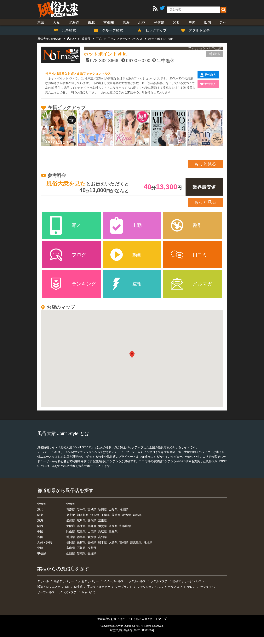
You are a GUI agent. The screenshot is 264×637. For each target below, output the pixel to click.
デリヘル (43, 581)
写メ (76, 225)
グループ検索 (110, 30)
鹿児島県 (136, 542)
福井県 (92, 547)
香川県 (70, 537)
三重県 (102, 520)
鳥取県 (102, 531)
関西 (176, 22)
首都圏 (108, 22)
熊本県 (102, 542)
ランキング (84, 283)
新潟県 (81, 553)
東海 (126, 22)
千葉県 (105, 515)
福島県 (123, 509)
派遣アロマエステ (48, 586)
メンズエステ (68, 592)
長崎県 (92, 542)
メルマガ (202, 283)
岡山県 (70, 531)
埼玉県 (94, 515)
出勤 (137, 225)
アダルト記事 (199, 30)
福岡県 (70, 542)
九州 (223, 22)
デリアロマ (175, 586)
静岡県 (92, 520)
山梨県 (70, 553)
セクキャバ (207, 586)
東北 (91, 22)
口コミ (200, 254)
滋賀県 (102, 526)
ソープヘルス (46, 592)
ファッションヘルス (150, 586)
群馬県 (137, 515)
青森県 (70, 509)
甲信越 (159, 22)
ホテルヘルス (137, 581)
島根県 (113, 531)
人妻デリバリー (88, 581)
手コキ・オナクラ (98, 586)
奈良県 (113, 526)
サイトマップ (158, 619)
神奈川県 (83, 515)
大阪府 (70, 526)
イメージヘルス (113, 581)
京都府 (92, 526)
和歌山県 (125, 526)
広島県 (81, 531)
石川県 (81, 547)
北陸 (141, 22)
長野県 (92, 553)
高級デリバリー (64, 581)
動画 (137, 254)
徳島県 (81, 537)
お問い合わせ (119, 619)
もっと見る (205, 164)
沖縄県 (148, 542)
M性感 (78, 586)
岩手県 (81, 509)
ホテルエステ (159, 581)
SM (67, 586)
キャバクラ (88, 592)
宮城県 (92, 509)
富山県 (70, 547)
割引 (197, 225)
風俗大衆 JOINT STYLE (126, 626)
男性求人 (210, 74)
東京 (40, 22)
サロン (191, 586)
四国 (207, 22)
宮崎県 (123, 542)
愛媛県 (92, 537)
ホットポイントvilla (105, 53)
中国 (191, 22)
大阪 (56, 22)
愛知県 (70, 520)
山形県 (113, 509)
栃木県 (126, 515)
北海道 (74, 22)
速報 (137, 283)
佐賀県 (81, 542)
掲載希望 (103, 619)
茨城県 (116, 515)
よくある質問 (138, 619)
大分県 (113, 542)
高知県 (102, 537)
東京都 (70, 515)
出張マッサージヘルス (186, 581)
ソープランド (123, 586)
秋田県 (102, 509)
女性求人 (210, 84)
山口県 (92, 531)
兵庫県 (81, 526)
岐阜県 (81, 520)
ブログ (79, 254)
